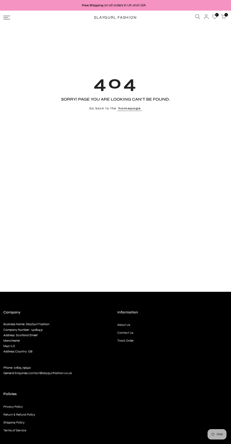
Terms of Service (14, 430)
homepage (129, 108)
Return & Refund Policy (19, 414)
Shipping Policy (14, 422)
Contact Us (125, 333)
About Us (123, 325)
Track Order (125, 341)
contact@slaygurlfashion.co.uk (50, 373)
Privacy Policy (13, 407)
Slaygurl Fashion (115, 18)
